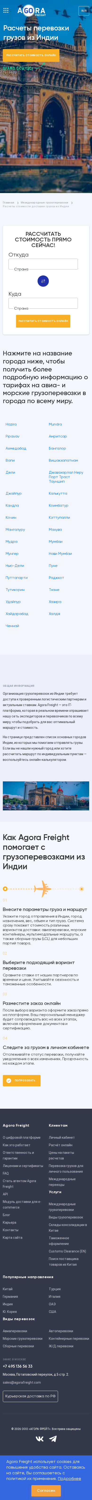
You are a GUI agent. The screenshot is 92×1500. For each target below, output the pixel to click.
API (5, 1194)
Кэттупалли (59, 518)
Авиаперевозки (15, 1331)
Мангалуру (15, 530)
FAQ (6, 1173)
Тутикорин (15, 590)
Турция (55, 1289)
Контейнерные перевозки (69, 1338)
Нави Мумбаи (60, 554)
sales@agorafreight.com (22, 1382)
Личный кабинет (62, 1137)
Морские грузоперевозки (22, 1338)
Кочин (11, 518)
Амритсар (58, 436)
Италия (54, 1296)
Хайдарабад (17, 614)
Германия (10, 1296)
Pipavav (12, 436)
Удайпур (13, 602)
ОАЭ (52, 1304)
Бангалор (57, 449)
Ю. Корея (10, 1312)
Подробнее (69, 1479)
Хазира (55, 602)
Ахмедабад (16, 449)
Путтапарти (17, 578)
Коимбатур (58, 506)
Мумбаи (56, 542)
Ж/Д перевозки (61, 1346)
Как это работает (16, 1145)
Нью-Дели (15, 566)
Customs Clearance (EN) (67, 1251)
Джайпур (14, 494)
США (52, 1312)
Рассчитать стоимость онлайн (31, 55)
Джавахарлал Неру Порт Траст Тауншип (66, 477)
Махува (55, 530)
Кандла (12, 506)
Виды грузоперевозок (66, 1217)
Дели (10, 473)
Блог (6, 1215)
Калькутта (58, 494)
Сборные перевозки (18, 1346)
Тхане (54, 590)
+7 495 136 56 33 (17, 1367)
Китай (8, 1289)
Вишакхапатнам (63, 461)
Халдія (54, 614)
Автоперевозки (61, 1331)
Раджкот (56, 578)
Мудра (11, 542)
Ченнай (12, 626)
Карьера (9, 1222)
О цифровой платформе (22, 1137)
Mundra (55, 424)
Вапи (10, 461)
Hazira (11, 424)
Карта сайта (12, 1237)
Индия (8, 1304)
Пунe (53, 566)
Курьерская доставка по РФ (30, 1396)
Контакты (10, 1230)
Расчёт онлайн (60, 1145)
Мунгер (12, 554)
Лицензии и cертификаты (23, 1166)
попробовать (25, 1080)
